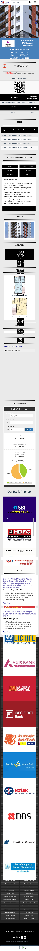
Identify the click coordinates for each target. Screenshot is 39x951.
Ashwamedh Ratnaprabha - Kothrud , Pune (19, 539)
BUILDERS (21, 929)
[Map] (28, 23)
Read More (6, 603)
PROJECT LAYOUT (28, 166)
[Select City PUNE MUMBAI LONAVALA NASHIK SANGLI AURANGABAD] (19, 2)
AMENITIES (10, 174)
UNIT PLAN (28, 170)
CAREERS (7, 931)
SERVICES (14, 929)
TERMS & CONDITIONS (29, 931)
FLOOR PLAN (27, 174)
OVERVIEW (10, 166)
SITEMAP (24, 933)
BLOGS (13, 931)
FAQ (29, 929)
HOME (3, 929)
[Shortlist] (28, 19)
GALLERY (10, 170)
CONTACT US (19, 931)
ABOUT (8, 929)
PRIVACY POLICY (16, 933)
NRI (25, 929)
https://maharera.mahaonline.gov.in (23, 73)
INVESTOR (34, 929)
